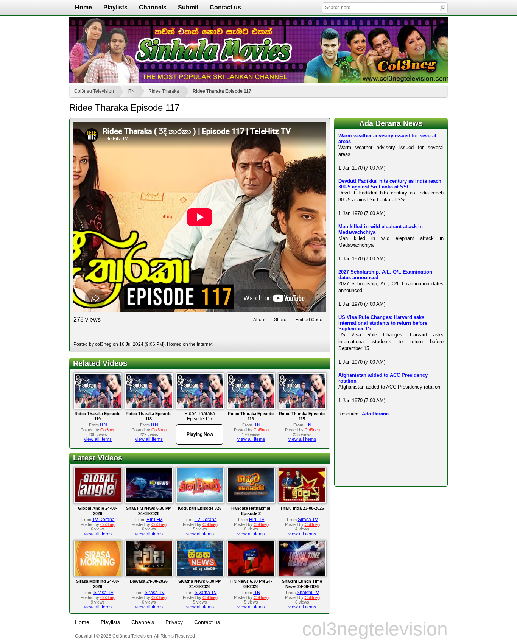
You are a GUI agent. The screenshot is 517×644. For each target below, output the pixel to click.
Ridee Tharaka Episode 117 (222, 91)
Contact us (225, 7)
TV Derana (103, 519)
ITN (131, 91)
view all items (98, 439)
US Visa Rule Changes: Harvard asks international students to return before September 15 (382, 322)
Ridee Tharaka (163, 91)
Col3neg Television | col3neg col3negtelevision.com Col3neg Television (258, 50)
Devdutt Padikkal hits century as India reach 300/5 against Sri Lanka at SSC (389, 184)
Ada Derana (375, 414)
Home (83, 7)
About (259, 319)
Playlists (115, 7)
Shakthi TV (308, 592)
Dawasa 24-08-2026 (149, 581)
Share (280, 319)
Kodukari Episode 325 (199, 508)
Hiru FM (154, 519)
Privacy (174, 622)
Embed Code (308, 319)
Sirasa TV (308, 519)
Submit (188, 7)
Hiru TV (257, 519)
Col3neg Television (94, 91)
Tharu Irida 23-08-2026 (302, 508)
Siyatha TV (206, 592)
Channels (153, 7)
